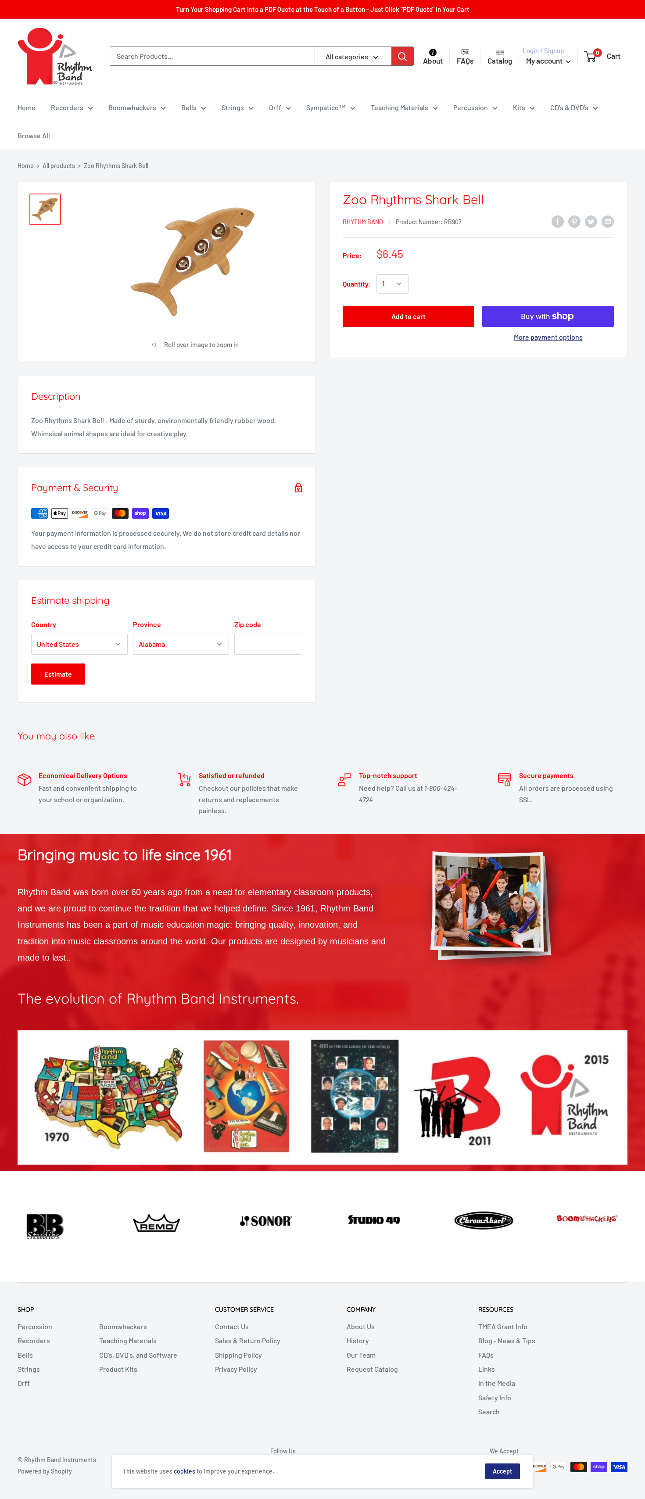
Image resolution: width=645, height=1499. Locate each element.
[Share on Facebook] (558, 221)
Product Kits (118, 1369)
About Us (361, 1326)
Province (147, 624)
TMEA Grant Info (502, 1326)
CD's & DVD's (569, 107)
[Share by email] (608, 221)
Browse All (34, 135)
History (358, 1340)
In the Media (496, 1383)
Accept (502, 1471)
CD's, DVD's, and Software (138, 1355)
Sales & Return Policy (247, 1340)
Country (43, 624)
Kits (519, 107)
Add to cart (408, 316)
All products (59, 165)
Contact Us (232, 1326)
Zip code (247, 624)
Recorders (67, 107)
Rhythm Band (363, 222)
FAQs (486, 1355)
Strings (233, 107)
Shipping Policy (238, 1355)
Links (486, 1369)
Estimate (58, 674)
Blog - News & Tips (506, 1340)
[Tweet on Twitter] (591, 221)
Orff (275, 107)
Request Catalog (372, 1369)
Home (27, 107)
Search (489, 1411)
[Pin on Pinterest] (574, 221)
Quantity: (357, 284)
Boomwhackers (132, 107)
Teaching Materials (399, 107)
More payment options (548, 337)
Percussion (470, 107)
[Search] (402, 56)
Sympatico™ (326, 107)
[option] (54, 1220)
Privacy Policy (236, 1369)
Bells (189, 107)
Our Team (361, 1355)
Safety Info (494, 1397)
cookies (184, 1471)
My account (545, 60)
